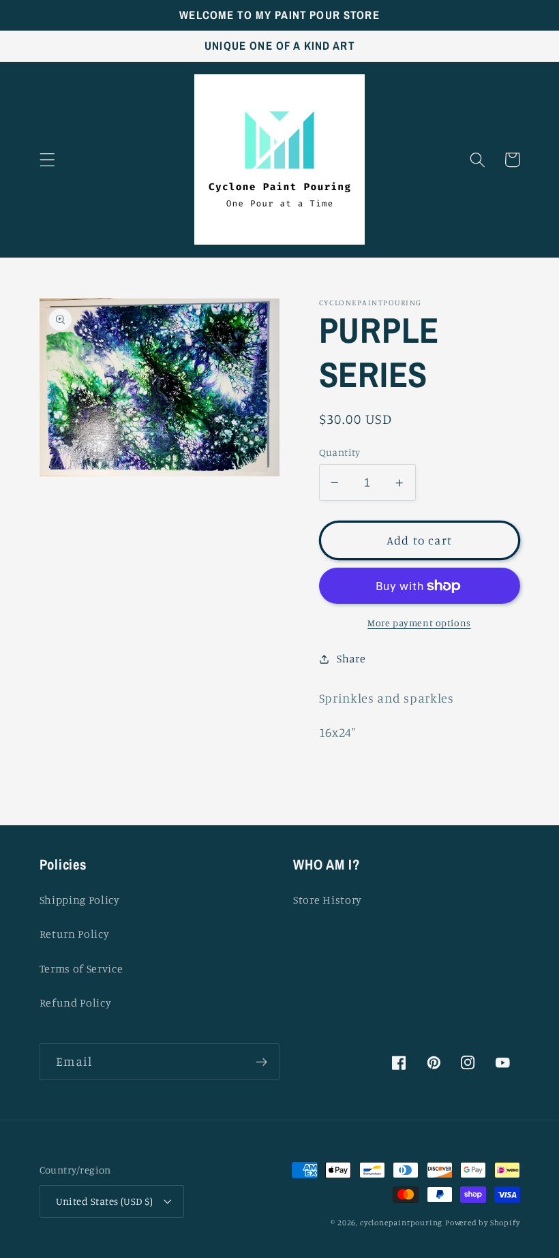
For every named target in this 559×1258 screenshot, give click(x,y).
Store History (327, 899)
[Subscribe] (261, 1061)
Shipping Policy (80, 899)
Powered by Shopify (482, 1222)
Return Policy (75, 933)
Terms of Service (81, 968)
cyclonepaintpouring (401, 1222)
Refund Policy (76, 1002)
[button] (47, 159)
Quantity (340, 452)
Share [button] (351, 658)
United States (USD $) (104, 1201)
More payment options (419, 622)
